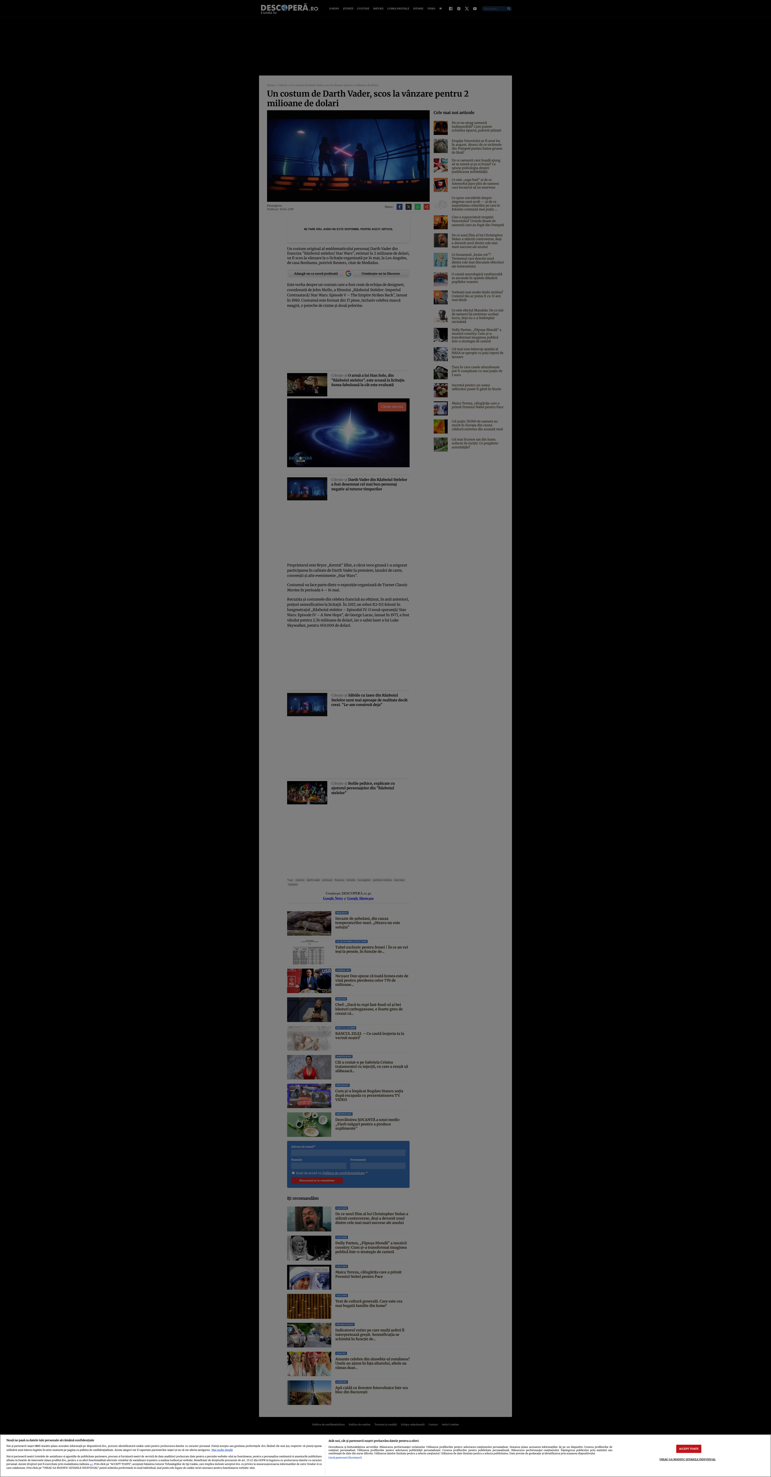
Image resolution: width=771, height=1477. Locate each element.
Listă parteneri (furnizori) (345, 1457)
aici (91, 1464)
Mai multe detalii (222, 1449)
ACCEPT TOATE (689, 1448)
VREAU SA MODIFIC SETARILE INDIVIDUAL (687, 1459)
